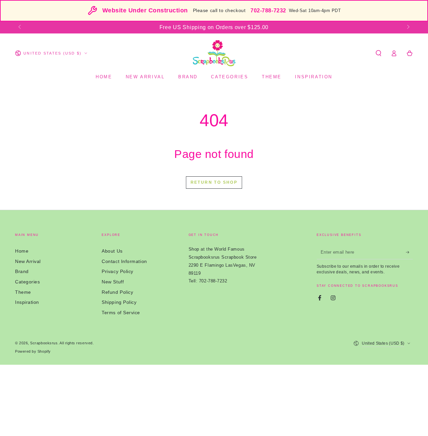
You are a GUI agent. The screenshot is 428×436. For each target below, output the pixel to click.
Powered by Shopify (33, 351)
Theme (23, 292)
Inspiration (27, 302)
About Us (112, 251)
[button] (378, 53)
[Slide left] (20, 27)
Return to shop (214, 182)
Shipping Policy (119, 302)
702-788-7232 (268, 10)
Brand (22, 271)
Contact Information (124, 261)
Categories (27, 281)
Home (21, 251)
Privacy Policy (117, 271)
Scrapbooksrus (44, 343)
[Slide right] (408, 27)
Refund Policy (117, 292)
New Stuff (113, 281)
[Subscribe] (409, 252)
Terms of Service (121, 312)
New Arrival (28, 261)
